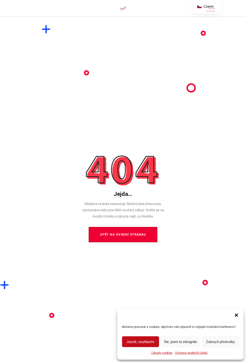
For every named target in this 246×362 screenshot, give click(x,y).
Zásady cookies (161, 353)
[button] (236, 315)
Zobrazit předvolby (220, 342)
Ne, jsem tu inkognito (180, 342)
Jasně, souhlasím (140, 342)
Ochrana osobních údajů (191, 353)
